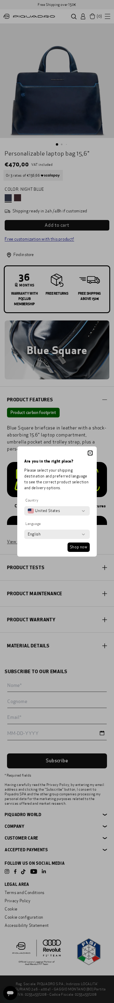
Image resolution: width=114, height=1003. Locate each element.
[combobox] (44, 511)
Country (31, 500)
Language (33, 524)
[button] (90, 453)
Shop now (78, 547)
